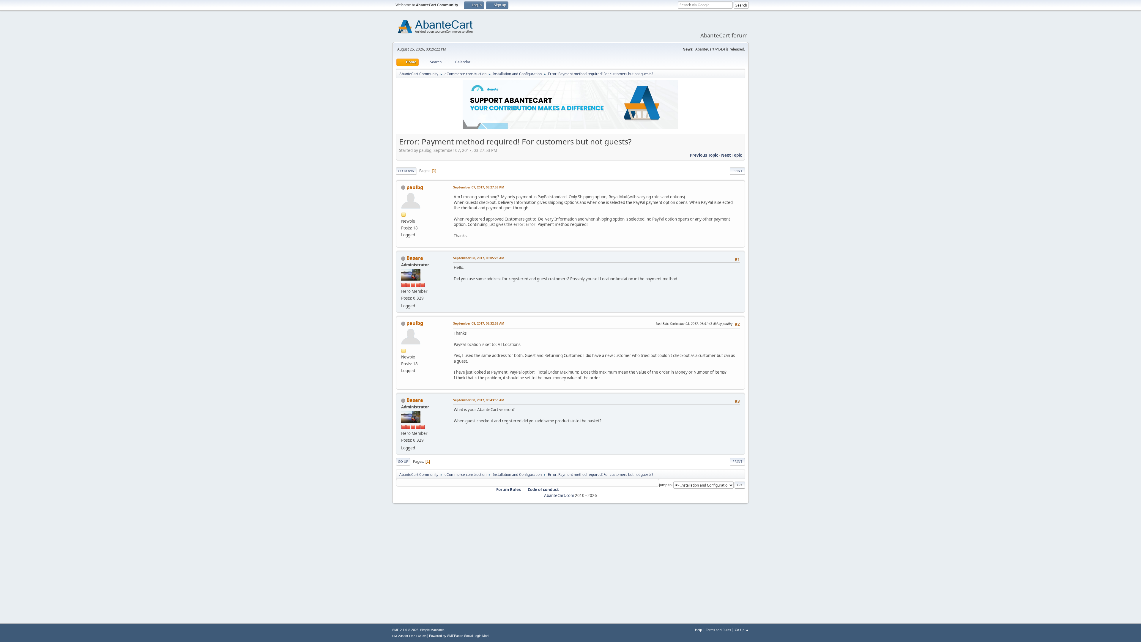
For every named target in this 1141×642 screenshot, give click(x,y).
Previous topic (704, 155)
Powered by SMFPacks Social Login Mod (458, 636)
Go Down (406, 171)
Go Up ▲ (742, 629)
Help (698, 629)
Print (737, 171)
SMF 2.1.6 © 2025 (405, 630)
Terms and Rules (718, 629)
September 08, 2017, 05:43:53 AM (478, 400)
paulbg (414, 187)
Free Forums (417, 636)
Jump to (665, 484)
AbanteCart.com (559, 495)
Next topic (731, 155)
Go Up (403, 461)
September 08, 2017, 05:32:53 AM (478, 323)
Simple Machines (432, 630)
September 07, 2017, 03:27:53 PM (478, 187)
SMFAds (398, 636)
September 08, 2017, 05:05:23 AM (478, 258)
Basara (414, 258)
